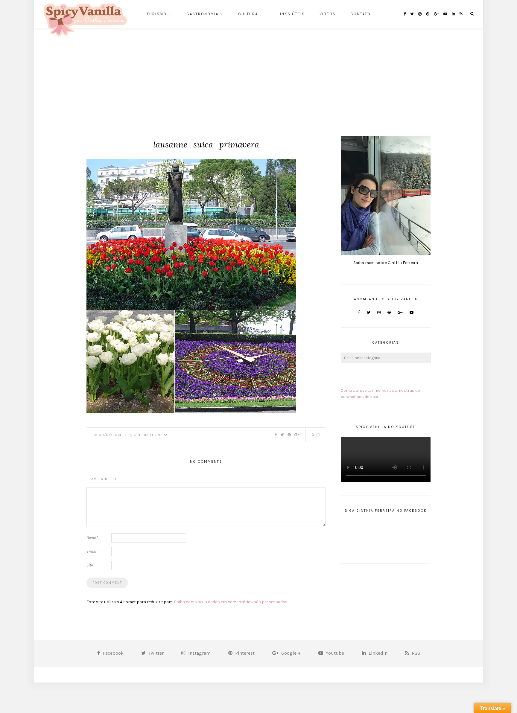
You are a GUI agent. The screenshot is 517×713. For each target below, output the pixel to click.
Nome (92, 537)
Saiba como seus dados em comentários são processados (231, 601)
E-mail (93, 551)
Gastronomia (202, 14)
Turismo (157, 14)
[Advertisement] (258, 73)
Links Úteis (291, 14)
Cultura (248, 14)
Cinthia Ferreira (151, 435)
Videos (328, 14)
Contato (360, 14)
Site (89, 565)
